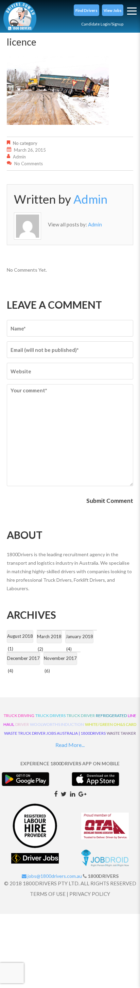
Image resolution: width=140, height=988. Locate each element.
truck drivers (50, 715)
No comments (28, 163)
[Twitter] (64, 793)
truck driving (19, 715)
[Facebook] (55, 793)
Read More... (70, 745)
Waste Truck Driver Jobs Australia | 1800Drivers (55, 733)
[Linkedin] (72, 793)
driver (22, 724)
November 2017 (60, 658)
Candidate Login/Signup (102, 24)
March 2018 (49, 636)
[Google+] (82, 793)
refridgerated (111, 715)
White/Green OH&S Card (111, 724)
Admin (19, 156)
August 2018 (20, 636)
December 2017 (23, 658)
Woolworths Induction (57, 724)
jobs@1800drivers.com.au (54, 876)
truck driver (81, 715)
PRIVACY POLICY (89, 894)
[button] (86, 10)
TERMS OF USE (48, 894)
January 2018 (79, 636)
